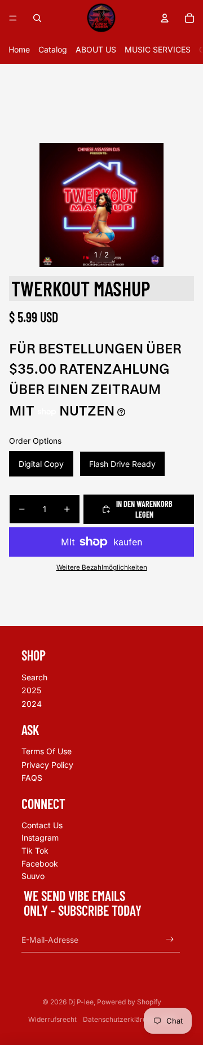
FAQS (31, 777)
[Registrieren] (170, 940)
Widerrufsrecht (52, 1019)
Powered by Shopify (129, 1002)
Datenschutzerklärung (119, 1019)
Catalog (52, 49)
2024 (31, 704)
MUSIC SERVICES (158, 49)
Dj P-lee (81, 1002)
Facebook (39, 863)
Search (34, 677)
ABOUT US (96, 49)
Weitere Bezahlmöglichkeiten (101, 567)
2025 (31, 690)
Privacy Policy (47, 764)
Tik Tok (34, 850)
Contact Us (42, 825)
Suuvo (33, 876)
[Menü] (13, 18)
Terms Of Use (46, 751)
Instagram (40, 837)
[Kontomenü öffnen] (164, 18)
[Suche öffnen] (37, 18)
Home (19, 49)
